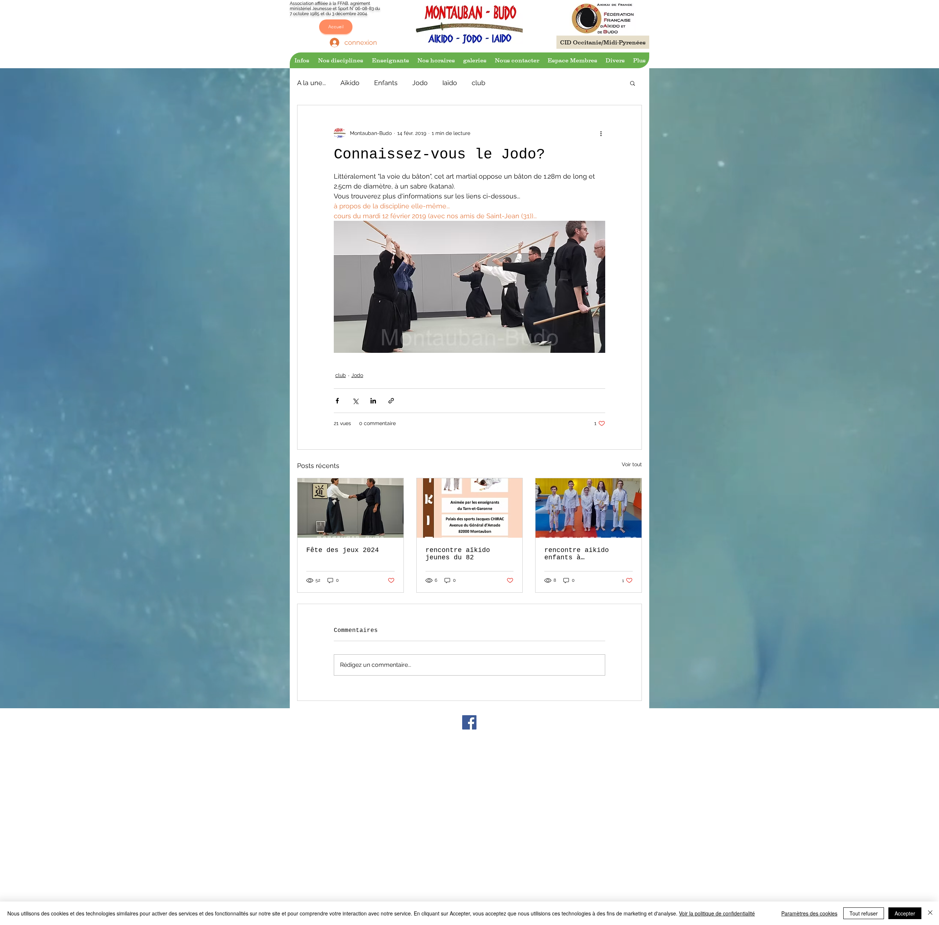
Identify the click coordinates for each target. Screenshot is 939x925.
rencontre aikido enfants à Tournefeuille (576, 553)
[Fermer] (930, 913)
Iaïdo (449, 83)
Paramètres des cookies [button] (809, 913)
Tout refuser (864, 913)
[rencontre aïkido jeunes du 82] (470, 508)
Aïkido (349, 83)
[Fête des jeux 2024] (350, 508)
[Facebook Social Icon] (469, 722)
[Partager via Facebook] (337, 400)
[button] (301, 60)
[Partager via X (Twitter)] (355, 400)
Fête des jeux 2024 (342, 550)
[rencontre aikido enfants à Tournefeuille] (589, 508)
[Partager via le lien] (391, 400)
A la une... (311, 83)
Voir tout (632, 464)
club (478, 83)
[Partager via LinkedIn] (373, 400)
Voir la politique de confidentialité (717, 913)
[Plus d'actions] (600, 133)
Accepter (905, 913)
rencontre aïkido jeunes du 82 (457, 553)
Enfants (386, 83)
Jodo (420, 83)
